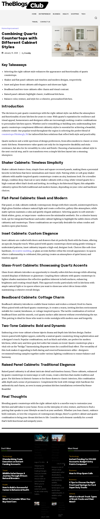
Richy (36, 461)
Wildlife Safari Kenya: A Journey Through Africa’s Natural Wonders (14, 476)
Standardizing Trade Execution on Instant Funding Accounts (12, 461)
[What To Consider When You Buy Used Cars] (54, 503)
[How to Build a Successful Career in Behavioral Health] (37, 503)
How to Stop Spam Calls (81, 473)
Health (5, 485)
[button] (96, 18)
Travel (4, 470)
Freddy (27, 53)
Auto (4, 496)
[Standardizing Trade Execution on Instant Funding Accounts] (41, 438)
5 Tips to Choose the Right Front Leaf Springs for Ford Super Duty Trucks (82, 485)
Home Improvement (10, 28)
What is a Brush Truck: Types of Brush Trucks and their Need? (83, 499)
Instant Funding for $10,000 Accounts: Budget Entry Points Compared (82, 461)
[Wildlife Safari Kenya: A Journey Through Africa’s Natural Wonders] (58, 438)
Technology (7, 456)
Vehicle (72, 494)
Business (73, 470)
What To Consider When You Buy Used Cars (61, 507)
